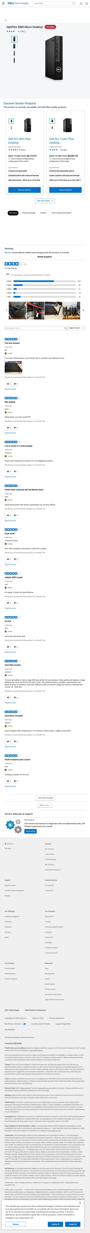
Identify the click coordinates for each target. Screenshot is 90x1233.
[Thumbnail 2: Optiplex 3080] (14, 46)
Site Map (8, 848)
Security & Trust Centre (53, 994)
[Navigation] (3, 3)
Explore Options (24, 190)
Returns (7, 896)
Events (47, 979)
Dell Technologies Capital (54, 927)
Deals (7, 937)
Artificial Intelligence (12, 916)
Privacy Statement (56, 1018)
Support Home (10, 885)
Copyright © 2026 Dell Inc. (15, 1018)
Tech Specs (13, 213)
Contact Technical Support (14, 890)
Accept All (72, 1224)
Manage (16, 1224)
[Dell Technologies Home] (18, 3)
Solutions (8, 927)
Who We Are (49, 916)
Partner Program (11, 979)
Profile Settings (50, 859)
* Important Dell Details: (13, 1043)
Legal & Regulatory (63, 1024)
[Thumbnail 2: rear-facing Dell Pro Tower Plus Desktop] (52, 127)
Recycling (48, 942)
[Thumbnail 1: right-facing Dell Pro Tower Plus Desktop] (52, 121)
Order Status (49, 854)
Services (8, 932)
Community (49, 885)
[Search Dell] (74, 3)
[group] (54, 59)
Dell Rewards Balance (53, 870)
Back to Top (44, 805)
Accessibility (10, 1029)
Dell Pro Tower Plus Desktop (61, 140)
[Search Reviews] (66, 328)
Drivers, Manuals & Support (61, 213)
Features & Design (28, 213)
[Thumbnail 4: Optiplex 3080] (14, 60)
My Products (49, 865)
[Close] (80, 1202)
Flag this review (10, 389)
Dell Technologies (12, 1010)
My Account (49, 849)
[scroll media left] (7, 310)
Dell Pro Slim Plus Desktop (19, 140)
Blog (46, 968)
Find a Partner (10, 968)
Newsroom (49, 937)
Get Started (30, 831)
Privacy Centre (50, 989)
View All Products (43, 201)
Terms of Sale (37, 1018)
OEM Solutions (10, 974)
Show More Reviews (46, 798)
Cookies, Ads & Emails (40, 1024)
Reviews (44, 213)
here (54, 1178)
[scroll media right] (83, 310)
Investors (48, 932)
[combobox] (54, 3)
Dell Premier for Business (35, 1010)
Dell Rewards (49, 974)
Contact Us (49, 890)
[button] (81, 3)
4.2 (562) (21, 31)
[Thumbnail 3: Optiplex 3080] (14, 53)
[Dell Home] (6, 20)
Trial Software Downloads (54, 1000)
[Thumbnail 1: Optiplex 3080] (14, 39)
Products (8, 922)
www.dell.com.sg (36, 1050)
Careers (48, 922)
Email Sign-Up (50, 984)
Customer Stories (51, 953)
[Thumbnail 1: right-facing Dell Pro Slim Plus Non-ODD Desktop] (11, 121)
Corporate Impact (51, 948)
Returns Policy (25, 1088)
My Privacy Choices (13, 1024)
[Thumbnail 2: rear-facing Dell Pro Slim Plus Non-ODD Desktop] (11, 127)
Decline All (55, 1224)
